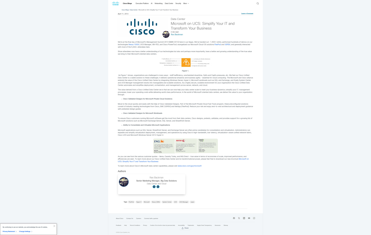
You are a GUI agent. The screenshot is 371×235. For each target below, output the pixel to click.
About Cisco (119, 218)
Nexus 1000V (134, 44)
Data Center (169, 3)
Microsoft (146, 202)
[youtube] (249, 218)
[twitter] (239, 218)
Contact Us (129, 218)
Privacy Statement (9, 231)
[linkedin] (244, 218)
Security (178, 3)
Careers (138, 218)
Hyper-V (138, 202)
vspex (192, 202)
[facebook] (234, 218)
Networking (159, 3)
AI (151, 3)
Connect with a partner (151, 218)
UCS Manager (183, 202)
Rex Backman (177, 35)
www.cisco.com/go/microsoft (190, 166)
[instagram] (254, 218)
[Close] (54, 226)
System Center (167, 202)
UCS (175, 202)
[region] (28, 229)
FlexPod (217, 44)
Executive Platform (142, 3)
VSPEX (227, 44)
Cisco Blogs (127, 3)
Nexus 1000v (156, 202)
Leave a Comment (247, 13)
